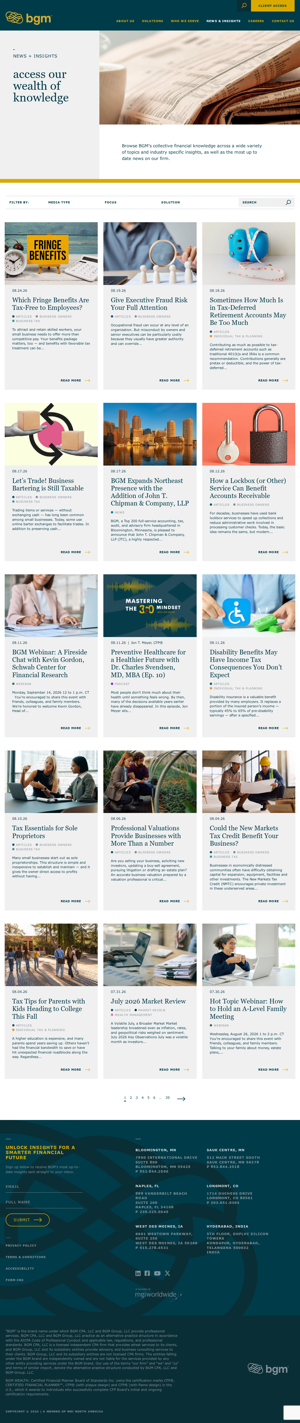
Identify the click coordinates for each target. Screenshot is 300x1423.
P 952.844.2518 (223, 1167)
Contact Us (283, 21)
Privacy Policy (21, 1245)
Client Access (273, 5)
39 (167, 1098)
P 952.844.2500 (151, 1171)
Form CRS (15, 1280)
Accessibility (20, 1268)
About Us (125, 21)
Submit (22, 1220)
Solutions (152, 21)
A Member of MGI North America (73, 1411)
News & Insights (223, 21)
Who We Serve (185, 21)
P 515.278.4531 (151, 1248)
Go (290, 202)
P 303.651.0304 (223, 1203)
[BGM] (268, 1379)
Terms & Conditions (26, 1257)
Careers (256, 21)
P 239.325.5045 (151, 1212)
